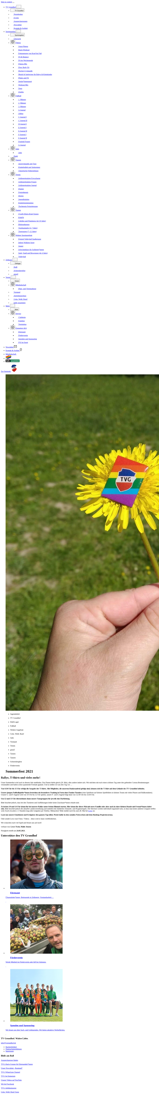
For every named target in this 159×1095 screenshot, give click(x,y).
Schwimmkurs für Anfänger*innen (31, 250)
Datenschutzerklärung (14, 1049)
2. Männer (22, 103)
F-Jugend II (22, 138)
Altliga (20, 114)
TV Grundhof (11, 7)
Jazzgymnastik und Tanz (27, 164)
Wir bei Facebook (7, 1084)
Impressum (10, 1051)
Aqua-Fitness (23, 46)
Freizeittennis (23, 192)
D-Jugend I (22, 124)
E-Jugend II (22, 131)
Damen (21, 189)
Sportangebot (11, 32)
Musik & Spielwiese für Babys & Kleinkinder (35, 74)
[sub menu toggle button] (18, 6)
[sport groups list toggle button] (12, 42)
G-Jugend (22, 145)
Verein (8, 277)
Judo (17, 149)
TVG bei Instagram (8, 1076)
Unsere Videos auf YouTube (11, 1080)
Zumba (21, 92)
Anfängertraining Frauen (27, 182)
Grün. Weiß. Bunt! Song (10, 1092)
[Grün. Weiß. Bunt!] (8, 358)
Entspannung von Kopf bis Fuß (30, 53)
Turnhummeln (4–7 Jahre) (27, 228)
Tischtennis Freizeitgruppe (28, 206)
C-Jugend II (22, 121)
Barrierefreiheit (11, 1047)
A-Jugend (21, 110)
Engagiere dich (21, 328)
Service (18, 314)
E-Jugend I (22, 128)
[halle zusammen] (13, 361)
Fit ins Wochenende (25, 60)
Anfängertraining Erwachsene (29, 178)
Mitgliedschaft (21, 285)
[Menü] (13, 2)
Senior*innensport (25, 81)
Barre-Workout (23, 50)
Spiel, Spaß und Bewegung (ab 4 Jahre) (33, 253)
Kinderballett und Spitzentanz (29, 167)
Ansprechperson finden (9, 1060)
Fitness (18, 43)
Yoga (20, 88)
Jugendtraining (23, 199)
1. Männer (22, 100)
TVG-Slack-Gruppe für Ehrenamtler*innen (17, 1064)
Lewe (90, 811)
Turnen (18, 210)
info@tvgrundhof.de (8, 1043)
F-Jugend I (22, 135)
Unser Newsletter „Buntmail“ (12, 1068)
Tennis (18, 175)
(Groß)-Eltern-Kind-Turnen (28, 214)
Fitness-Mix (22, 64)
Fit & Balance (23, 57)
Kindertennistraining (25, 203)
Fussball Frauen (24, 142)
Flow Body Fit (23, 67)
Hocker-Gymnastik (25, 71)
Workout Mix (23, 85)
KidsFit (21, 217)
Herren (21, 196)
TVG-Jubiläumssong (8, 1088)
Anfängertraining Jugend (27, 185)
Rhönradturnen (23, 224)
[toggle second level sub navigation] (12, 284)
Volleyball (22, 257)
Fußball (18, 96)
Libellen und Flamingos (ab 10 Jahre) (32, 221)
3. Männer (22, 107)
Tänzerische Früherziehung (28, 171)
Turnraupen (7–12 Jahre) (27, 231)
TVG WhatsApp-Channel (10, 1072)
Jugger (20, 246)
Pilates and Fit (23, 78)
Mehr (8, 306)
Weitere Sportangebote (24, 235)
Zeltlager (9, 260)
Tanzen (18, 160)
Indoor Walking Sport (26, 243)
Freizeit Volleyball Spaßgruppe (29, 239)
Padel (15, 156)
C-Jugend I (22, 117)
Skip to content (6, 2)
